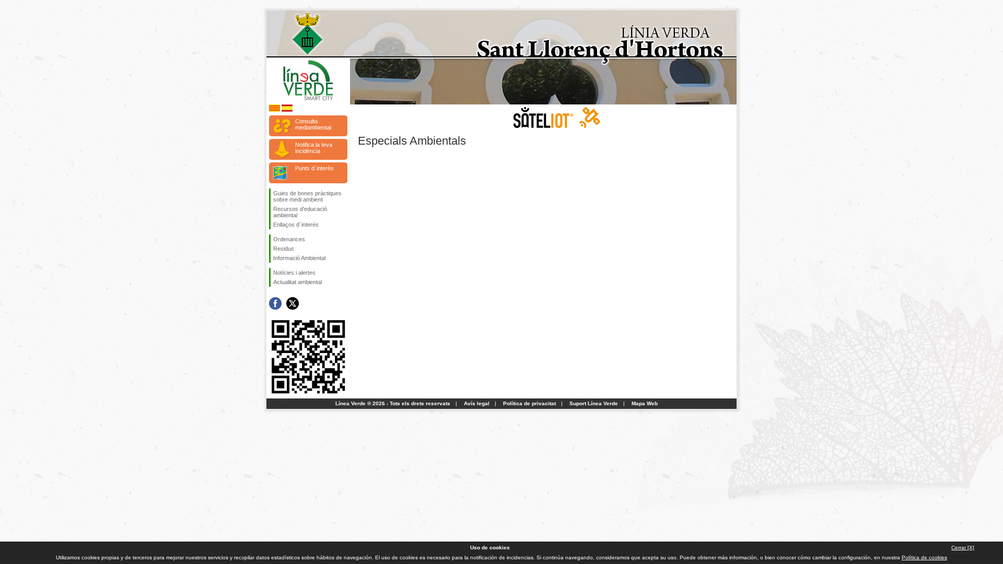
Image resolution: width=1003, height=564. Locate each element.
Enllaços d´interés (296, 224)
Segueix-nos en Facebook (275, 303)
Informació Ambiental (299, 258)
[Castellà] (287, 110)
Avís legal (476, 403)
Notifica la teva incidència (313, 148)
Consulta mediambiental (313, 124)
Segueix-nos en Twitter (292, 303)
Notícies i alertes (294, 272)
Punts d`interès (314, 168)
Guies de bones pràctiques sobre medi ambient (307, 196)
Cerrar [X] (962, 547)
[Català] (274, 110)
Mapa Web (645, 403)
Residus (283, 248)
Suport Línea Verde (593, 403)
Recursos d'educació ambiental (300, 212)
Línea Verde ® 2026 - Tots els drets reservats (392, 403)
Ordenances (289, 239)
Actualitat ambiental (297, 282)
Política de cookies (924, 557)
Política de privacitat (529, 403)
